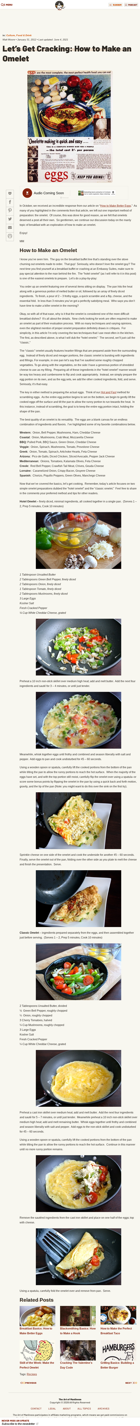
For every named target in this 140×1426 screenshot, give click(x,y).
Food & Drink (24, 35)
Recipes (32, 1374)
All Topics (84, 1408)
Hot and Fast (108, 392)
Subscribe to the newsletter (18, 1423)
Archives (103, 1408)
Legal (52, 1408)
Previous (31, 1383)
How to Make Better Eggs (115, 205)
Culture (10, 35)
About (67, 1408)
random (117, 5)
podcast (132, 5)
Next (128, 1383)
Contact (36, 1408)
